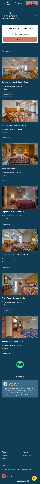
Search (20, 40)
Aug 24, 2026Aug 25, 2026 (21, 28)
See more (8, 95)
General (4, 455)
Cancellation (6, 458)
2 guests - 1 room (22, 34)
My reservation (32, 3)
